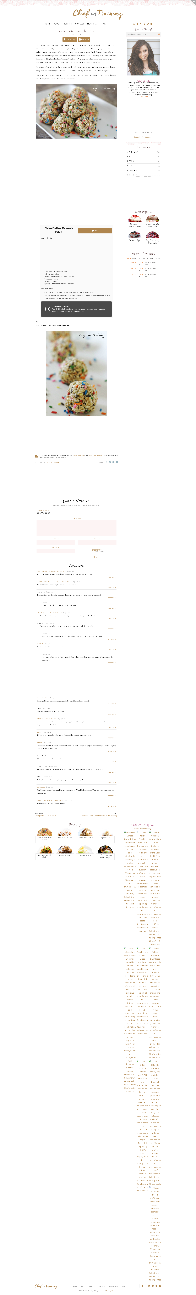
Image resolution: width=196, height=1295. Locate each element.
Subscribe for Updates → (143, 137)
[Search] (159, 34)
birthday (132, 175)
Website (55, 547)
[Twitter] (113, 462)
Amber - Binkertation (46, 719)
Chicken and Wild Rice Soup (147, 258)
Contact (79, 24)
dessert (49, 462)
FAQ (103, 24)
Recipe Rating (43, 510)
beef (129, 166)
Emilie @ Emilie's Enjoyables (49, 613)
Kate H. (40, 644)
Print (96, 231)
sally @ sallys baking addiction (51, 571)
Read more (143, 97)
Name (56, 539)
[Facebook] (106, 462)
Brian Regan (69, 45)
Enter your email (143, 132)
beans (130, 161)
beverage (132, 170)
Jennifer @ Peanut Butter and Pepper (54, 582)
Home (47, 24)
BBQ (129, 157)
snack (56, 462)
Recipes (68, 24)
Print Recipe (85, 39)
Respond (112, 577)
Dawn (39, 732)
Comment (76, 518)
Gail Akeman (42, 698)
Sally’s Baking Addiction (60, 325)
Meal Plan (92, 24)
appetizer (132, 152)
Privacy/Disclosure (112, 1291)
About (57, 24)
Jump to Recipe (71, 39)
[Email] (116, 462)
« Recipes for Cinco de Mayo (45, 815)
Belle (39, 742)
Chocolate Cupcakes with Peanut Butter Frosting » (99, 815)
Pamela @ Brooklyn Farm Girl (50, 800)
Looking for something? (137, 34)
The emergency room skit (100, 49)
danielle (41, 787)
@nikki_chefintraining (64, 309)
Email (97, 539)
